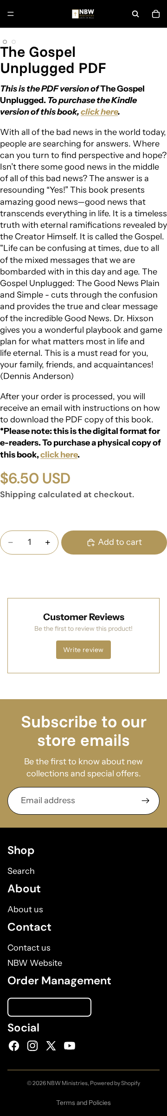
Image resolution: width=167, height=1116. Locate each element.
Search (21, 871)
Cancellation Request (49, 1007)
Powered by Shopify (115, 1082)
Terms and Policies (83, 1102)
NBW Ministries (67, 1082)
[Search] (135, 14)
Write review (83, 650)
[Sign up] (145, 801)
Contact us (29, 948)
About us (25, 909)
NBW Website (34, 963)
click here (99, 112)
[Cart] (156, 14)
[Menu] (10, 13)
